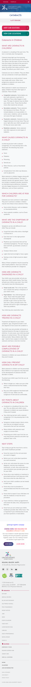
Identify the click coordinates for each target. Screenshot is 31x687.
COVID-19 (4, 640)
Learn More (20, 544)
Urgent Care (5, 653)
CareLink (4, 630)
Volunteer (5, 665)
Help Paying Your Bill (7, 603)
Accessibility (5, 675)
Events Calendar (6, 620)
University (5, 1)
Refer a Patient (6, 637)
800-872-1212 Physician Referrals (12, 586)
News (3, 617)
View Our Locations (12, 34)
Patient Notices (6, 610)
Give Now (8, 544)
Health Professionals (8, 633)
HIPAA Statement (6, 672)
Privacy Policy (5, 677)
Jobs (3, 613)
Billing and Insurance (8, 600)
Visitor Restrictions (7, 627)
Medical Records (6, 597)
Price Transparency (7, 607)
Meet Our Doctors (12, 28)
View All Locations (7, 657)
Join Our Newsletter (7, 667)
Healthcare (13, 1)
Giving (3, 662)
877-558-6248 (21, 585)
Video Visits (5, 623)
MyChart (4, 593)
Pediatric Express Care (8, 650)
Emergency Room (7, 647)
